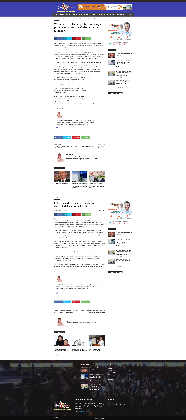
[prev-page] (55, 191)
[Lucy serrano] (55, 35)
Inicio (55, 18)
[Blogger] (109, 404)
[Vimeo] (129, 1)
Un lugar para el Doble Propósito (61, 183)
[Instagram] (125, 1)
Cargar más (119, 87)
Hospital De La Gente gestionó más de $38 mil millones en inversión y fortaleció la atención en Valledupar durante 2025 (123, 63)
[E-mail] (57, 128)
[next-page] (57, 191)
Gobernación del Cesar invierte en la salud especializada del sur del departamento (123, 82)
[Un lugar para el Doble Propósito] (62, 176)
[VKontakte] (124, 404)
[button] (130, 15)
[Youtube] (131, 1)
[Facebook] (123, 1)
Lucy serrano (60, 35)
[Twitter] (127, 1)
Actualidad (59, 18)
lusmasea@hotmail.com (84, 411)
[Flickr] (116, 404)
